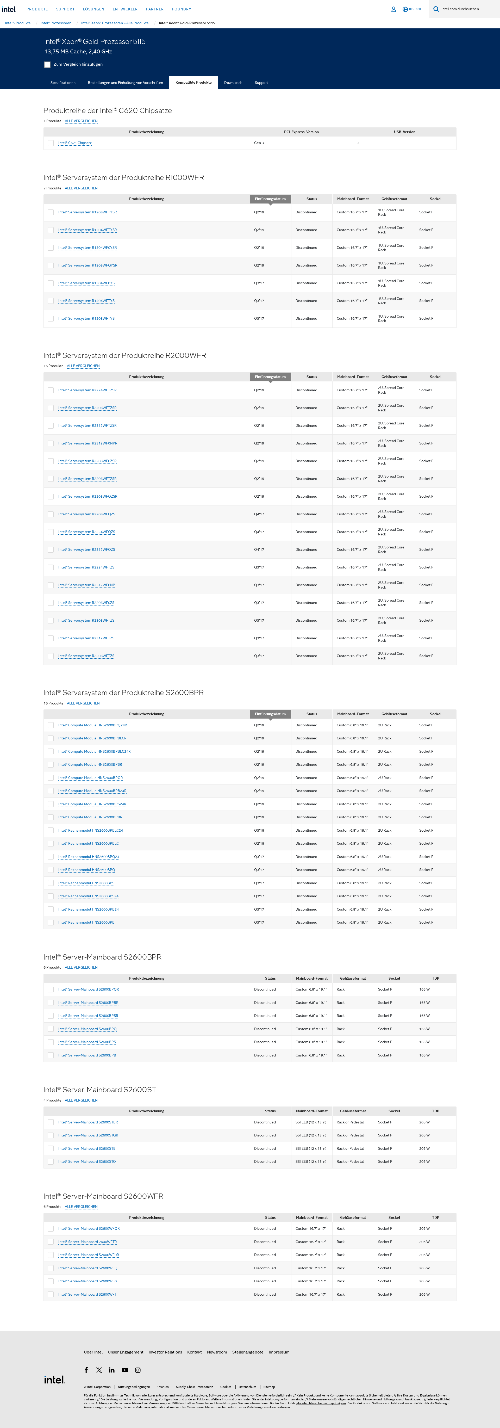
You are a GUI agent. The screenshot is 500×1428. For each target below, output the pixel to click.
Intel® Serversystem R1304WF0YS (86, 283)
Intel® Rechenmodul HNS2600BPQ (86, 869)
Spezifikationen (63, 82)
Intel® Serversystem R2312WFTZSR (87, 425)
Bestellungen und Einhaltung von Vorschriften (125, 82)
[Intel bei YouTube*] (125, 1371)
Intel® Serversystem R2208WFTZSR (87, 478)
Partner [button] (155, 9)
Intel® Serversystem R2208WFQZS (86, 514)
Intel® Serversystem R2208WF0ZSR (87, 461)
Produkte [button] (37, 9)
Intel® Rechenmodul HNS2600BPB (86, 922)
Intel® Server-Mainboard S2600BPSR (88, 1015)
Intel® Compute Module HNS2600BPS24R (92, 804)
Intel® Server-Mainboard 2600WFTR (87, 1241)
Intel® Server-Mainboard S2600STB (87, 1148)
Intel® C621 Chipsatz (75, 142)
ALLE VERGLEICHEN (81, 121)
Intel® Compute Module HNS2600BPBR (90, 817)
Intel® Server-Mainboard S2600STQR (88, 1135)
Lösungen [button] (93, 9)
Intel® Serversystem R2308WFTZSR (87, 407)
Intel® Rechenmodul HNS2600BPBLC (88, 843)
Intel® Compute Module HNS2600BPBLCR (92, 738)
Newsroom (217, 1352)
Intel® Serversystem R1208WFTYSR (87, 212)
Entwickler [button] (125, 9)
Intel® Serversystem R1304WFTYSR (87, 229)
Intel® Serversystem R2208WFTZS (86, 655)
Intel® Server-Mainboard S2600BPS (87, 1042)
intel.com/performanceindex (285, 1399)
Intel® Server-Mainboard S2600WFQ (87, 1268)
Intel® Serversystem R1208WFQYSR (87, 265)
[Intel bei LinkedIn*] (112, 1371)
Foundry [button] (181, 9)
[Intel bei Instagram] (137, 1371)
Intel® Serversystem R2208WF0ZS (86, 602)
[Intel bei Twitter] (99, 1371)
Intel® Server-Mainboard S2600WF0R (88, 1254)
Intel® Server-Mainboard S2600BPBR (88, 1002)
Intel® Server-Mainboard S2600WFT (87, 1294)
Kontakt (194, 1352)
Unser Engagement (125, 1352)
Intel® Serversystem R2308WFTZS (86, 620)
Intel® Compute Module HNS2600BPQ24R (92, 725)
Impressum (279, 1352)
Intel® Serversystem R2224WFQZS (86, 531)
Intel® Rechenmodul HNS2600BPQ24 (88, 856)
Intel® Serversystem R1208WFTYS (86, 318)
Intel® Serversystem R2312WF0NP (86, 585)
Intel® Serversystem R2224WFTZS (86, 567)
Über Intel (93, 1352)
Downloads (233, 82)
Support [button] (65, 9)
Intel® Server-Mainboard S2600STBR (88, 1122)
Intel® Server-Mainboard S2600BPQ (87, 1029)
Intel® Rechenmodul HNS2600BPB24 (88, 909)
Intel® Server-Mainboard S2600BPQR (88, 989)
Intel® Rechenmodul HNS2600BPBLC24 (90, 830)
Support (261, 82)
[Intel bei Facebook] (86, 1371)
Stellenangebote (248, 1352)
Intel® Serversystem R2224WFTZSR (87, 390)
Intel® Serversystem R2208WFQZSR (87, 496)
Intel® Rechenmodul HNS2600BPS (86, 883)
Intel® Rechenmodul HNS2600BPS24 (88, 896)
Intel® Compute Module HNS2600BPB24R (92, 790)
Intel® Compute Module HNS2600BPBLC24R (94, 751)
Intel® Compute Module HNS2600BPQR (90, 777)
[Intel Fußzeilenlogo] (54, 1379)
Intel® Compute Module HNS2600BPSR (90, 764)
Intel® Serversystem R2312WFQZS (86, 549)
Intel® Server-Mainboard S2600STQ (87, 1161)
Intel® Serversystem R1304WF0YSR (87, 247)
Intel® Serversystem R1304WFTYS (86, 300)
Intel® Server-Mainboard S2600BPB (87, 1055)
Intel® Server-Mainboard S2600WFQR (89, 1228)
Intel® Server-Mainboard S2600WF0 (87, 1281)
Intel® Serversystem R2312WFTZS (86, 638)
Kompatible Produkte (194, 82)
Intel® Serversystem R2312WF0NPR (87, 443)
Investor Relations (165, 1352)
